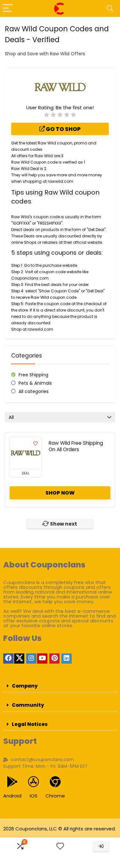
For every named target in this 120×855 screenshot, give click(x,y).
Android (12, 795)
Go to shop (63, 129)
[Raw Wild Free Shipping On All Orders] (25, 453)
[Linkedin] (66, 658)
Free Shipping (33, 375)
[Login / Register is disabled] (101, 846)
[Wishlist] (60, 846)
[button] (60, 686)
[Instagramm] (31, 658)
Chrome (55, 795)
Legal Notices (30, 724)
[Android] (12, 781)
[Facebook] (8, 658)
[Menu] (7, 8)
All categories (34, 391)
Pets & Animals (35, 383)
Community (28, 705)
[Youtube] (42, 658)
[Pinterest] (54, 658)
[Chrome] (55, 781)
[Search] (110, 8)
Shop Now (60, 493)
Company (25, 685)
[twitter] (19, 658)
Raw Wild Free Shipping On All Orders (76, 446)
